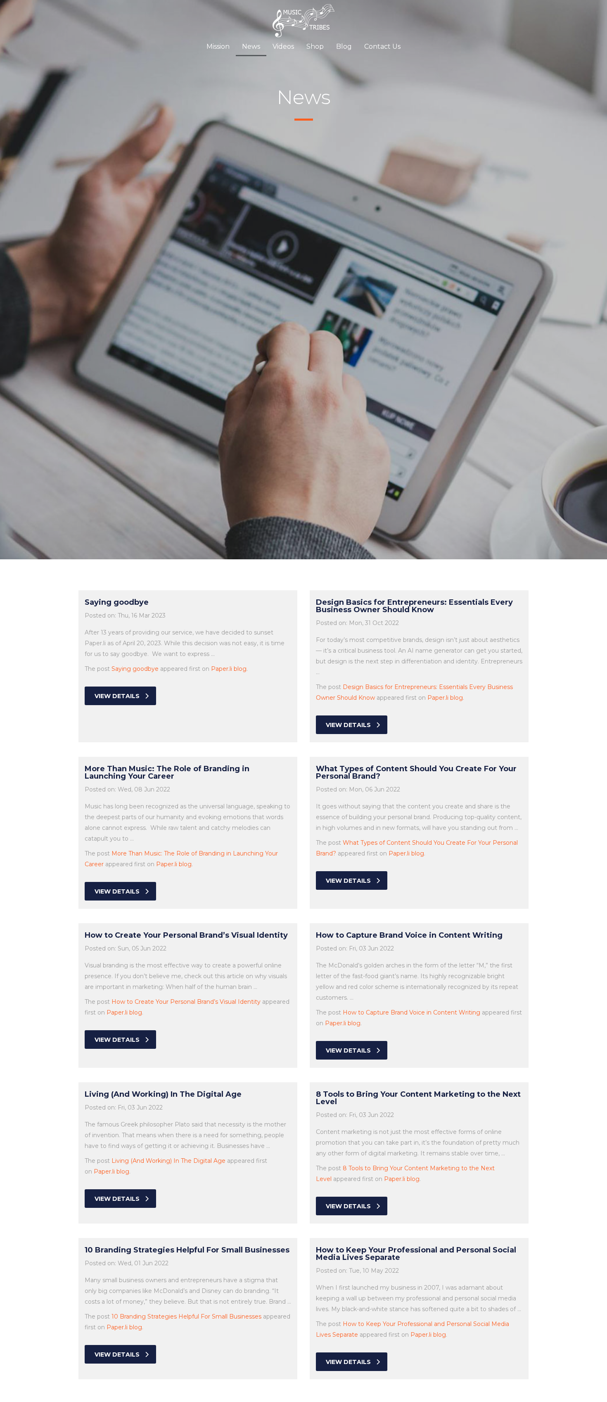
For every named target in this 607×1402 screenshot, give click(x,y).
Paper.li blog (229, 668)
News (251, 46)
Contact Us (382, 46)
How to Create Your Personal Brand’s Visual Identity (186, 1001)
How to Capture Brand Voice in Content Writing (411, 1012)
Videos (283, 46)
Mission (218, 46)
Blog (344, 46)
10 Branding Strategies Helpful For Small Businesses (186, 1316)
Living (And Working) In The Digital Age (168, 1160)
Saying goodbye (135, 668)
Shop (315, 46)
